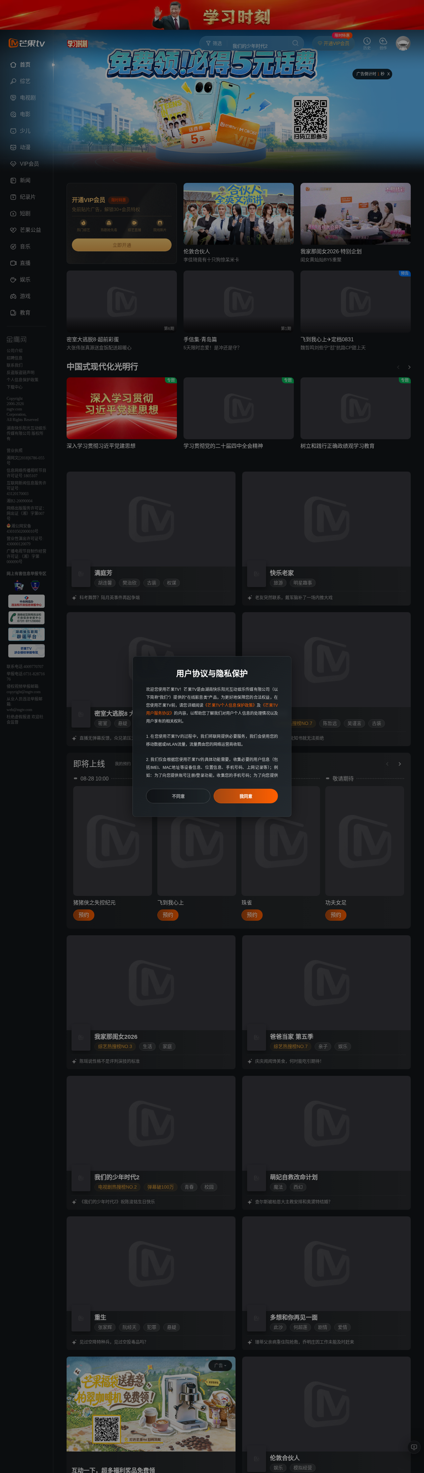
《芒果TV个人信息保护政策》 (230, 705)
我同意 (245, 796)
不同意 (178, 796)
